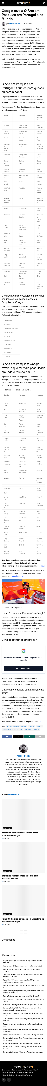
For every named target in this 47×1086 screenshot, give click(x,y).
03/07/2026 (6, 882)
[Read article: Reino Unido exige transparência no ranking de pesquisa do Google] (23, 900)
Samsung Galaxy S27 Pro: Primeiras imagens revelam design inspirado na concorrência (22, 1009)
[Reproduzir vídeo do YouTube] (23, 591)
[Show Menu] (3, 3)
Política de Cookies (8, 1075)
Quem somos (6, 1070)
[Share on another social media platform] (40, 736)
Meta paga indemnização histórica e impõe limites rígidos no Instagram (23, 1030)
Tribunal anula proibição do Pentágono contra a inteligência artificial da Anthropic (23, 992)
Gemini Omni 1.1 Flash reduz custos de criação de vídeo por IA (23, 1014)
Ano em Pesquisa (13, 726)
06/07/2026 (6, 839)
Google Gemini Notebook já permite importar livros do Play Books (23, 986)
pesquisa (28, 729)
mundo (39, 726)
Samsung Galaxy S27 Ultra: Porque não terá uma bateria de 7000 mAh (23, 1039)
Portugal (36, 729)
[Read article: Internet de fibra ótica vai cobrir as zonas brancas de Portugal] (23, 814)
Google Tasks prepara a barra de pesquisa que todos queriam (21, 970)
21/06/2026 (6, 925)
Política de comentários (9, 1072)
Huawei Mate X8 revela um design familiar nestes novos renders (22, 1047)
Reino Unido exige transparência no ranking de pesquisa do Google (23, 920)
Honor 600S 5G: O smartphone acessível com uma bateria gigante (23, 1000)
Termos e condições (30, 1070)
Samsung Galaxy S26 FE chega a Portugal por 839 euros (23, 1052)
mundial (31, 726)
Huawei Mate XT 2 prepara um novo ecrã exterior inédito (23, 966)
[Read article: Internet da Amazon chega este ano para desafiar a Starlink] (23, 857)
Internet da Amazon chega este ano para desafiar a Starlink (20, 877)
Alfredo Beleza (14, 24)
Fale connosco (17, 1070)
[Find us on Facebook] (4, 1080)
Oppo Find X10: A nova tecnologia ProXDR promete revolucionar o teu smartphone (21, 981)
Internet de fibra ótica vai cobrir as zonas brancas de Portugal (20, 834)
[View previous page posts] (21, 931)
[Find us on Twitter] (9, 1080)
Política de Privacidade (26, 1072)
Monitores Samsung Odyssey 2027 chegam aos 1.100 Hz (23, 1004)
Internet (7, 828)
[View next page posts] (25, 931)
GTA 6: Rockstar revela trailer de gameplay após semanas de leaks (23, 1019)
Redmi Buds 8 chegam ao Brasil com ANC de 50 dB (21, 996)
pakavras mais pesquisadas (12, 729)
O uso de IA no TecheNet (24, 1075)
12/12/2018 (28, 24)
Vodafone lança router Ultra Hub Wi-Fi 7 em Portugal (21, 1043)
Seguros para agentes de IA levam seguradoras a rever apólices (22, 961)
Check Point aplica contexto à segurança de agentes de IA (23, 1035)
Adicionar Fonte (23, 668)
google (23, 726)
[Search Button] (44, 3)
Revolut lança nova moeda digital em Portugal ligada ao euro (22, 1025)
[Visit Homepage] (23, 3)
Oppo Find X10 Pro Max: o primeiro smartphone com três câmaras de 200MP (23, 975)
